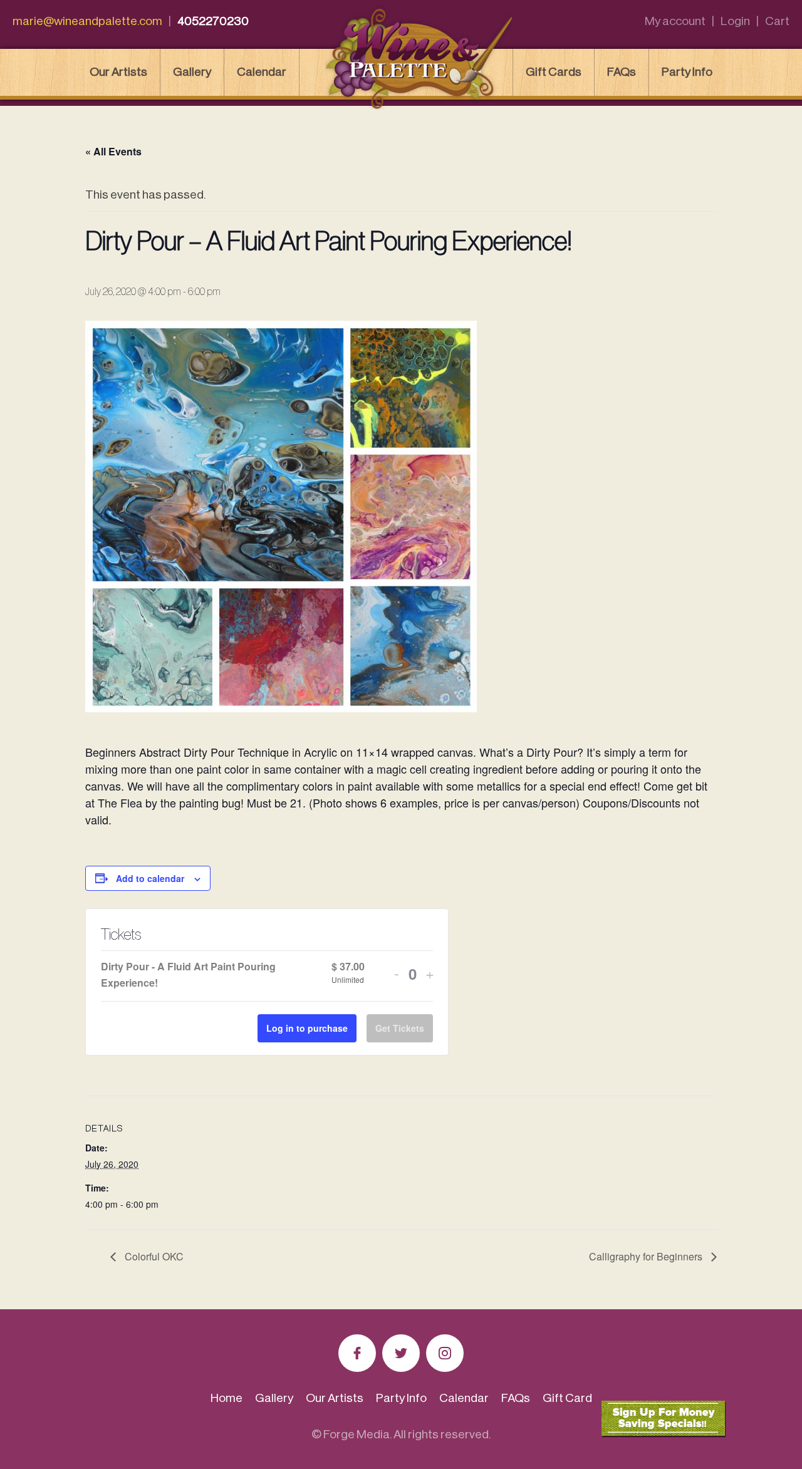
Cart (777, 21)
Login (735, 21)
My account (675, 21)
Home (226, 1398)
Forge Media (356, 1434)
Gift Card (567, 1398)
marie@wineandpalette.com (87, 21)
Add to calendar (150, 878)
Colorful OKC (153, 1256)
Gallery (192, 72)
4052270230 (213, 21)
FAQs (621, 72)
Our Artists (118, 72)
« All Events (113, 151)
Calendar (261, 72)
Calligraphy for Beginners (647, 1256)
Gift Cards (553, 72)
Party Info (687, 72)
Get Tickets (399, 1028)
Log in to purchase (307, 1028)
